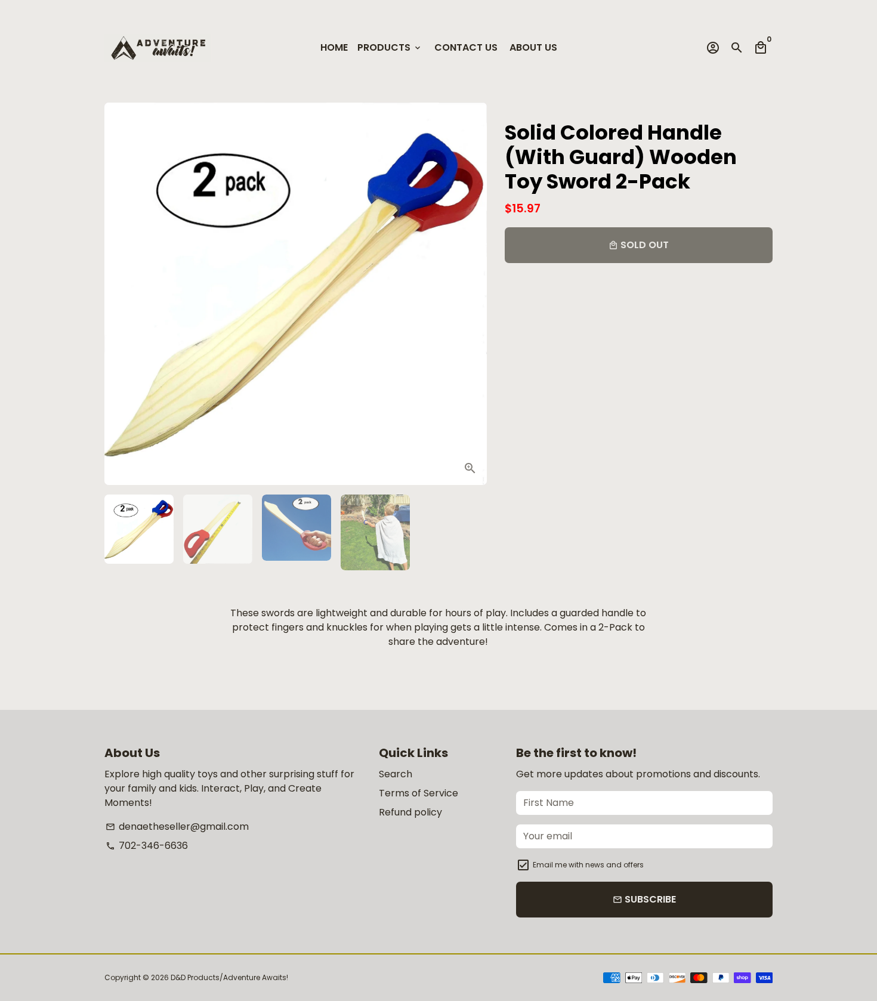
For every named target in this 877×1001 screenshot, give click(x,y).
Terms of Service (418, 793)
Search (395, 774)
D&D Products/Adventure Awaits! (229, 977)
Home (334, 47)
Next (470, 294)
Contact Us (466, 47)
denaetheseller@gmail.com (177, 826)
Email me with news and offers (588, 865)
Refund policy (410, 812)
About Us (533, 47)
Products (389, 47)
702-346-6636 (147, 845)
